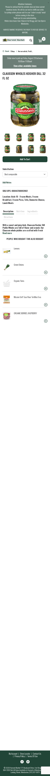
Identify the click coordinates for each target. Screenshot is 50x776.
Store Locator (25, 753)
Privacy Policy (20, 756)
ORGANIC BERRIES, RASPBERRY (25, 313)
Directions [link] (8, 217)
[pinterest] (28, 762)
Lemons (17, 248)
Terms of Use (32, 756)
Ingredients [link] (32, 211)
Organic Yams (19, 280)
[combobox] (25, 174)
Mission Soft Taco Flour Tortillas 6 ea (27, 297)
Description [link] (8, 211)
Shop (13, 51)
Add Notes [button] (7, 182)
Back (7, 51)
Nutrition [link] (20, 211)
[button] (7, 137)
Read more (7, 233)
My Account (13, 753)
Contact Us (37, 753)
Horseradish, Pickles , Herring (29, 51)
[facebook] (22, 762)
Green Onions (19, 264)
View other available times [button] (25, 65)
